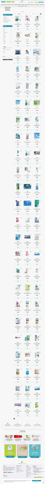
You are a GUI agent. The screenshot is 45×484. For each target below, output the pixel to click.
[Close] (41, 479)
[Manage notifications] (43, 482)
